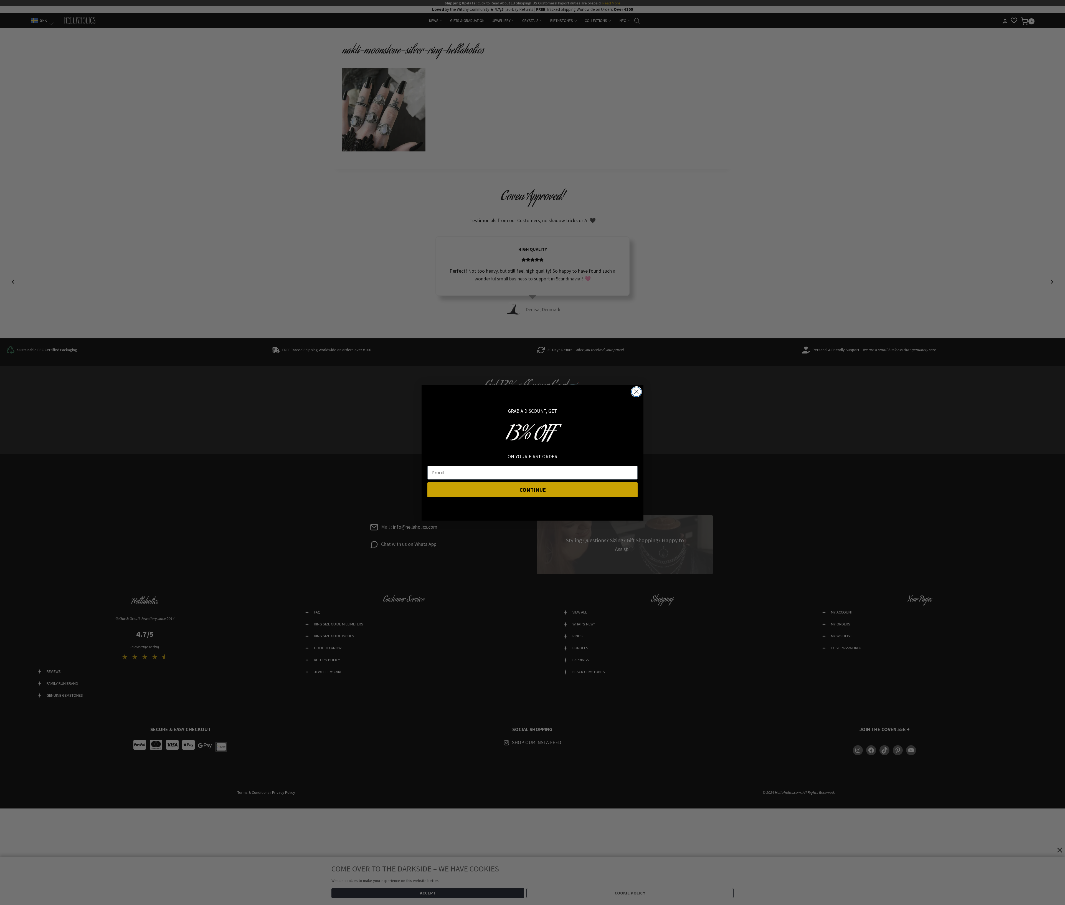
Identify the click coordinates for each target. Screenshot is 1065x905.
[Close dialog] (636, 392)
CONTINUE (532, 489)
